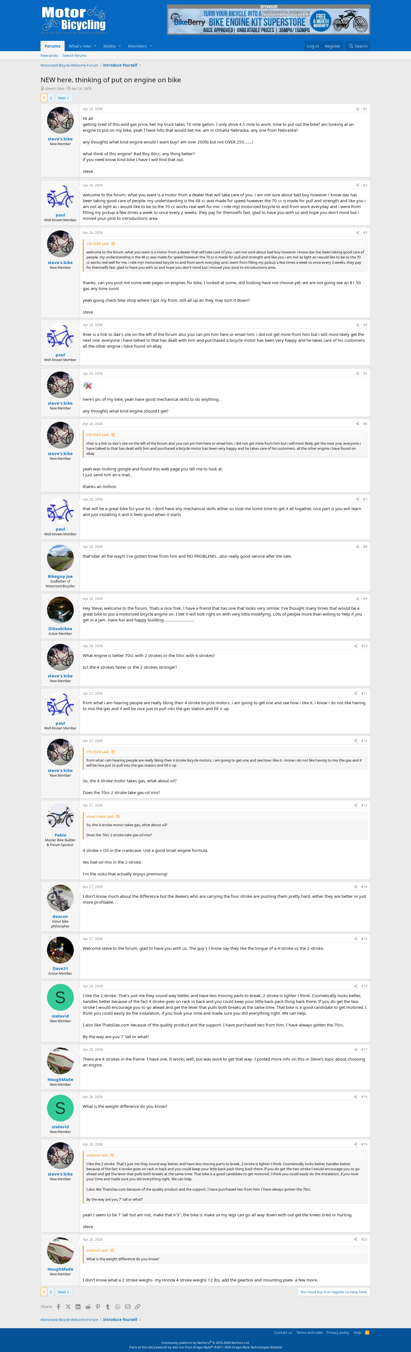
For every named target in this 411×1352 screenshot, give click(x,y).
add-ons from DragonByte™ (192, 1347)
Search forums (75, 55)
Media (109, 46)
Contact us (283, 1332)
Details (276, 1347)
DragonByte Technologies (251, 1347)
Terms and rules (309, 1332)
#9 (365, 598)
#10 (364, 646)
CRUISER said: (97, 243)
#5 (365, 373)
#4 (365, 324)
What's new (80, 46)
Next (62, 97)
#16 (364, 986)
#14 (364, 886)
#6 (365, 423)
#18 (364, 1096)
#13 (364, 805)
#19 (364, 1144)
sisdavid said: (97, 1155)
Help (357, 1332)
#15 (364, 938)
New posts (49, 55)
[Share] (357, 109)
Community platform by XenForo (205, 1343)
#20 (364, 1239)
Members (137, 46)
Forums (52, 46)
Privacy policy (338, 1332)
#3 (365, 232)
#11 (364, 693)
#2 (365, 185)
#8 (365, 546)
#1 (365, 109)
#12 (364, 740)
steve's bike (54, 88)
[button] (95, 46)
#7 (365, 499)
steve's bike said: (100, 816)
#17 (364, 1049)
